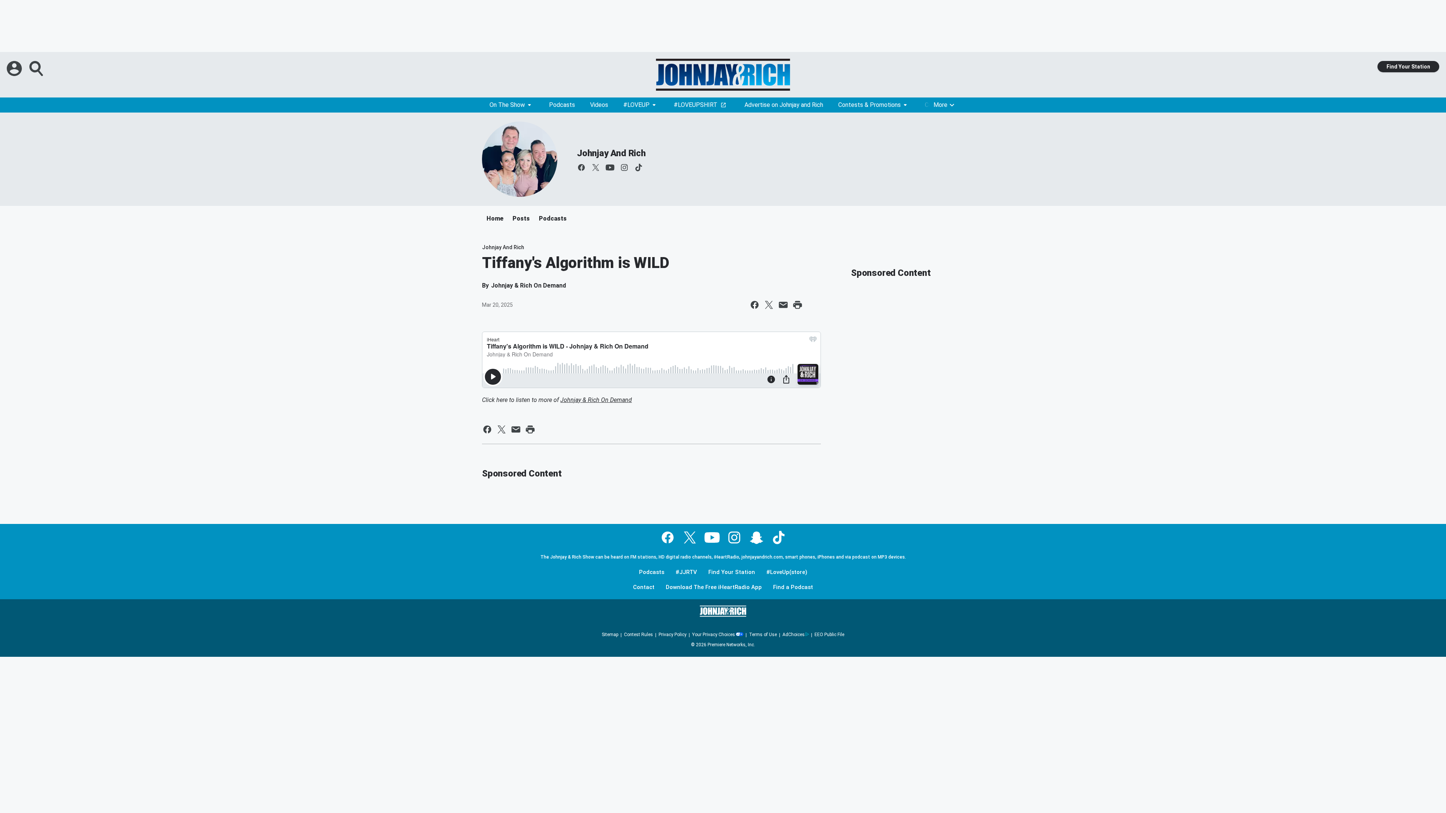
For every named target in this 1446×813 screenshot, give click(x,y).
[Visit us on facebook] (581, 167)
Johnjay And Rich (611, 153)
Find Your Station (1408, 67)
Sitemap (610, 634)
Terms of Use (763, 634)
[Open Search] (36, 68)
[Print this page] (797, 305)
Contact (643, 587)
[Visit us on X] (595, 167)
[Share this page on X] (769, 305)
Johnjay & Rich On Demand (596, 399)
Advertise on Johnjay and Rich (783, 104)
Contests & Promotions (869, 104)
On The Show (507, 104)
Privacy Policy (672, 634)
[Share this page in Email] (783, 305)
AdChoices (793, 634)
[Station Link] (723, 75)
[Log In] (15, 68)
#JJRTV (686, 572)
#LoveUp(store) (786, 572)
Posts (521, 218)
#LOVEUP (636, 104)
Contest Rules (638, 634)
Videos (599, 104)
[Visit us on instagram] (624, 167)
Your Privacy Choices (713, 634)
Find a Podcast (793, 587)
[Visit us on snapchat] (756, 537)
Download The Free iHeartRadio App (714, 587)
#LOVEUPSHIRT (695, 104)
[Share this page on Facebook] (754, 305)
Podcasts (562, 104)
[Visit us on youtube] (610, 167)
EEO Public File (829, 634)
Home (495, 218)
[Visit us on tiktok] (638, 167)
